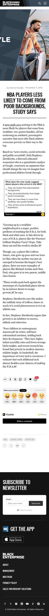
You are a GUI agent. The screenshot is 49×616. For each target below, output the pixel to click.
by (15, 88)
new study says (13, 124)
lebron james (16, 439)
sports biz (29, 439)
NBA (5, 439)
